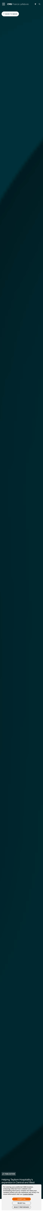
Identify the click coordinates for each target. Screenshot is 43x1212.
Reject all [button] (21, 1203)
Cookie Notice (28, 1194)
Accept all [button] (21, 1199)
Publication (10, 1174)
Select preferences (21, 1207)
